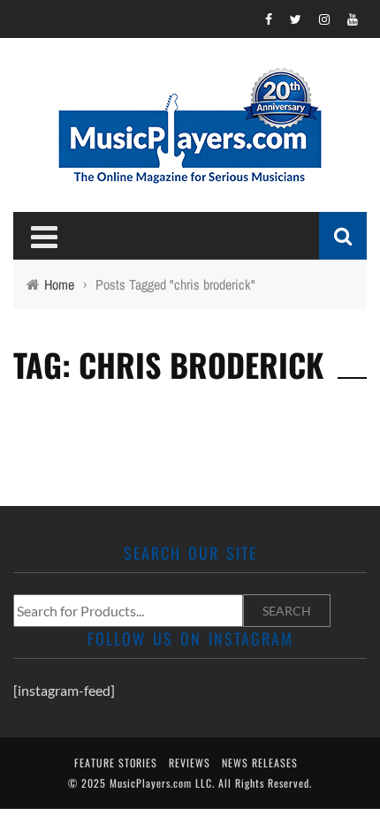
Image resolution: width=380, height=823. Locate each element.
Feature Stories (115, 762)
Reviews (189, 762)
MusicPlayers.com (151, 782)
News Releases (260, 762)
